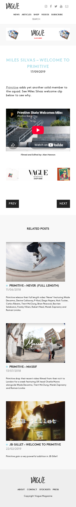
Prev (12, 203)
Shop (36, 14)
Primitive (12, 87)
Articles (26, 14)
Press (56, 489)
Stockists (44, 489)
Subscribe (57, 14)
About (21, 489)
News (16, 14)
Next (63, 203)
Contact (32, 489)
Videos (45, 14)
